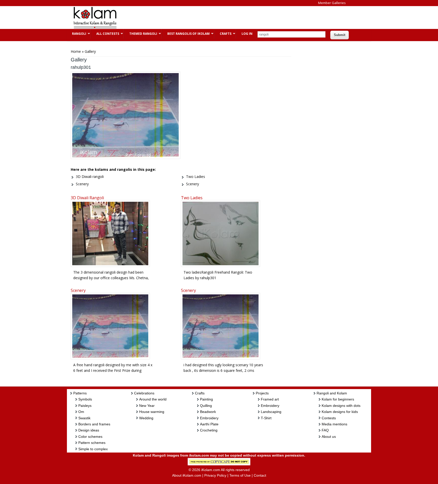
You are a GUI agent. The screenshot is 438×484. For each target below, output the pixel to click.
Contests (329, 418)
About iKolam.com (186, 475)
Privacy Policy (215, 475)
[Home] (94, 27)
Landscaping (271, 412)
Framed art (270, 399)
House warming (151, 412)
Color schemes (90, 437)
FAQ (325, 430)
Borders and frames (94, 424)
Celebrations (144, 393)
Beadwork (208, 412)
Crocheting (208, 430)
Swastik (84, 418)
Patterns (80, 393)
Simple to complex (93, 449)
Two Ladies (192, 198)
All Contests (105, 33)
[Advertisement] (215, 17)
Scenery (78, 290)
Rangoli (76, 33)
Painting (206, 399)
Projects (262, 393)
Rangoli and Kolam (332, 393)
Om (81, 412)
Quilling (206, 406)
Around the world (153, 399)
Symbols (85, 399)
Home (76, 51)
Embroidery (209, 418)
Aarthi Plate (209, 424)
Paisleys (85, 406)
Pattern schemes (91, 443)
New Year (147, 406)
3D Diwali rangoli (87, 198)
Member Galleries (332, 3)
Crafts (223, 33)
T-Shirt (266, 418)
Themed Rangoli (140, 33)
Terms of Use (240, 475)
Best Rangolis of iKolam (186, 33)
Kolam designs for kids (340, 412)
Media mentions (334, 424)
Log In (247, 33)
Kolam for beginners (338, 399)
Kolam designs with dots (341, 406)
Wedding (146, 418)
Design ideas (88, 430)
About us (329, 437)
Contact (260, 475)
